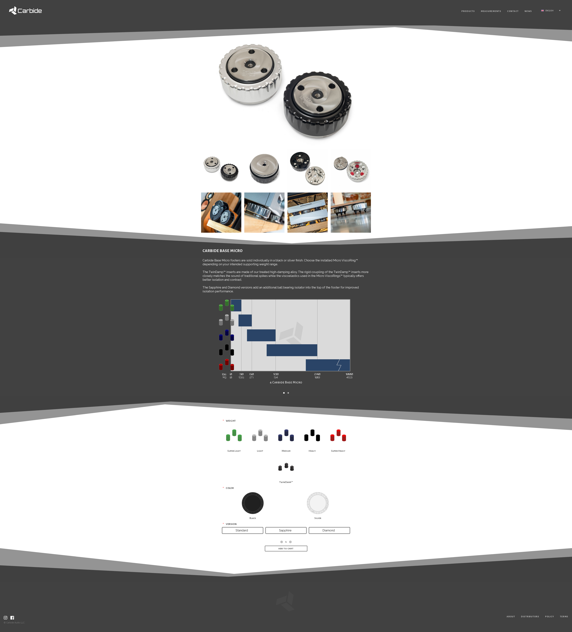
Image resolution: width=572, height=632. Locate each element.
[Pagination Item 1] (284, 393)
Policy (549, 616)
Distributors (530, 616)
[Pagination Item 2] (288, 393)
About (511, 616)
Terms (564, 616)
